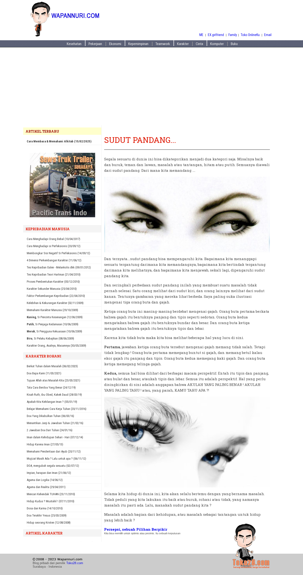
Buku (234, 44)
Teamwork (163, 44)
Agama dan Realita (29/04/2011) (46, 487)
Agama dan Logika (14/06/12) (45, 480)
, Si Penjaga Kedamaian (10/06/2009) (52, 324)
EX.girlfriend (216, 35)
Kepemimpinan (138, 44)
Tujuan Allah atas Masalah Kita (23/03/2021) (53, 380)
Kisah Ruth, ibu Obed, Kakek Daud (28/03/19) (54, 394)
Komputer (217, 44)
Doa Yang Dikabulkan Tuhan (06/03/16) (50, 416)
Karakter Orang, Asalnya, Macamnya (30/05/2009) (56, 345)
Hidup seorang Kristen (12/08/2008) (49, 522)
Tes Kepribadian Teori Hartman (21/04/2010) (53, 274)
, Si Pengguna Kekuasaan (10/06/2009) (54, 331)
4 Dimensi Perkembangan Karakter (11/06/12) (54, 260)
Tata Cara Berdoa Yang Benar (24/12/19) (51, 387)
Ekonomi (115, 44)
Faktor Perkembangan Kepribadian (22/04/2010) (56, 296)
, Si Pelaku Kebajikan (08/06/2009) (50, 338)
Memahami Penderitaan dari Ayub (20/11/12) (54, 451)
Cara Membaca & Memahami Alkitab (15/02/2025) (59, 141)
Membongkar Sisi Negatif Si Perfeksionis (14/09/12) (58, 253)
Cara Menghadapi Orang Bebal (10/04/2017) (53, 239)
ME (201, 35)
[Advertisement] (151, 90)
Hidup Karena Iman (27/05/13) (45, 444)
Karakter (183, 44)
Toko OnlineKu (250, 35)
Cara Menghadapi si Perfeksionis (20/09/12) (53, 246)
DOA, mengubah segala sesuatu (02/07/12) (53, 465)
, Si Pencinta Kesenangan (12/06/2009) (55, 317)
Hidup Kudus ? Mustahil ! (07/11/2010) (50, 501)
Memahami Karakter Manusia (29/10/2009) (52, 310)
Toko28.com (74, 563)
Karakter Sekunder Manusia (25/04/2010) (52, 288)
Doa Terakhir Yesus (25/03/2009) (47, 515)
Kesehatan (74, 44)
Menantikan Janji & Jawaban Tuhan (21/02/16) (55, 423)
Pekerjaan (95, 44)
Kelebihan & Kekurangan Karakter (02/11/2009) (55, 303)
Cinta (199, 44)
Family (232, 35)
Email (268, 35)
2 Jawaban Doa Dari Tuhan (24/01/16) (49, 430)
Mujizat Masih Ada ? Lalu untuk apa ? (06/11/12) (56, 458)
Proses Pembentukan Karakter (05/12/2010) (53, 281)
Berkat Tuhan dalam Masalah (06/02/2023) (52, 366)
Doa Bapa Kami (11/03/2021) (44, 373)
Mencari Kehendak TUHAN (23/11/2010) (51, 494)
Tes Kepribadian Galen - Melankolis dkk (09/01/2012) (59, 267)
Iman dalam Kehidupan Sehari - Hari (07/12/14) (55, 437)
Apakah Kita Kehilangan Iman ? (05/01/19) (52, 401)
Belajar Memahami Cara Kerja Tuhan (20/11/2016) (56, 409)
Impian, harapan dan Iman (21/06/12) (49, 473)
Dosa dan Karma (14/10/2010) (45, 508)
